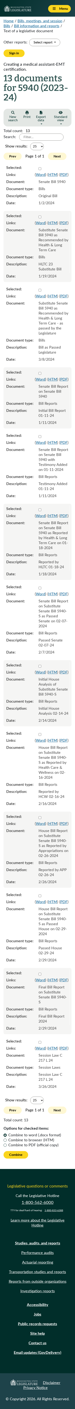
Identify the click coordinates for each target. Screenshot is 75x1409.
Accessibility (37, 1305)
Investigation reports (37, 1291)
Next (57, 156)
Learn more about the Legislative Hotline (38, 1223)
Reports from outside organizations (37, 1282)
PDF (64, 175)
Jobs (37, 1314)
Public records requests (37, 1324)
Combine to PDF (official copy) (33, 1145)
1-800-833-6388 (54, 1210)
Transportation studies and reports (37, 1272)
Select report (43, 42)
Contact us (37, 1343)
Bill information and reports (36, 26)
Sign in (14, 53)
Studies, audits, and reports (37, 1243)
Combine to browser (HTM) (31, 1140)
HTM (52, 175)
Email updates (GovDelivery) (37, 1353)
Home (9, 21)
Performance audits (37, 1253)
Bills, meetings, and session (40, 21)
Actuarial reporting (37, 1262)
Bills (7, 26)
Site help (37, 1334)
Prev (12, 156)
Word (40, 175)
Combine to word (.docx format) (34, 1135)
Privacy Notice (35, 1388)
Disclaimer (51, 1383)
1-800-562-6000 (38, 1203)
